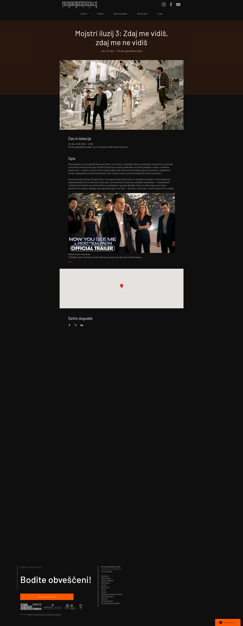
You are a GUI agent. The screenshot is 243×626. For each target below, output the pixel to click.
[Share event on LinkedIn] (82, 325)
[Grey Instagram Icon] (163, 4)
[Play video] (121, 223)
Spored (103, 585)
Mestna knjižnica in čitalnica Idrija (44, 614)
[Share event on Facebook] (69, 325)
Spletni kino (105, 587)
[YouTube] (178, 4)
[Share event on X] (75, 325)
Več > (70, 261)
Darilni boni (105, 583)
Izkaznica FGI (106, 578)
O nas (103, 589)
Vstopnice (104, 576)
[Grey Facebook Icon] (171, 4)
